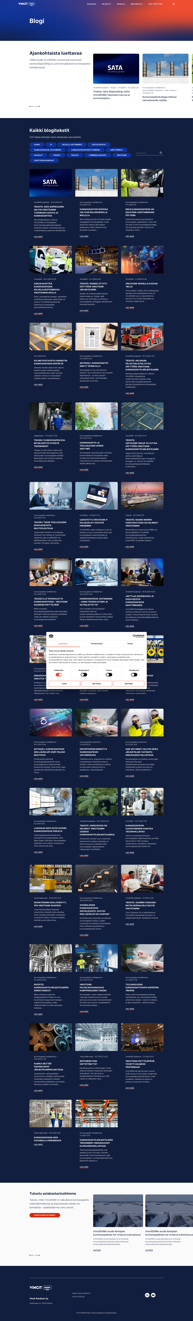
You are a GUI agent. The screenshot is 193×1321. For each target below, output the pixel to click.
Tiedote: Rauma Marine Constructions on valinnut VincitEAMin (142, 523)
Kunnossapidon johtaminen (47, 150)
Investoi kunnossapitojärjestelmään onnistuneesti (51, 987)
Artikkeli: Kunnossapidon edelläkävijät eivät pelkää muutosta (49, 752)
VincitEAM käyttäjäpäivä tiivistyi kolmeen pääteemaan (140, 1064)
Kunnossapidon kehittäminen (85, 150)
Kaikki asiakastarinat (45, 1215)
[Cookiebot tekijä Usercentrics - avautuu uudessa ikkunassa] (134, 636)
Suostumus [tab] (63, 644)
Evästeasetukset (110, 1313)
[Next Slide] (38, 106)
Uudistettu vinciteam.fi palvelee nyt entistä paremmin (94, 523)
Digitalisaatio (99, 145)
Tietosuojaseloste (97, 1313)
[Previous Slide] (31, 1255)
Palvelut (38, 155)
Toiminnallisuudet (98, 155)
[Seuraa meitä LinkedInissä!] (147, 1295)
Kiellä (64, 684)
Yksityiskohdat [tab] (96, 644)
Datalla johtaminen (72, 145)
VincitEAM (122, 155)
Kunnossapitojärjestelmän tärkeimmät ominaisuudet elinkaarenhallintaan (96, 1143)
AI (51, 145)
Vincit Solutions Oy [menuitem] (81, 1293)
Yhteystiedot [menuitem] (78, 1297)
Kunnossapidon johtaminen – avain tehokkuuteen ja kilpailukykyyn (96, 602)
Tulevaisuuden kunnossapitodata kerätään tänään (142, 987)
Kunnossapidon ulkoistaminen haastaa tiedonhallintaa (139, 828)
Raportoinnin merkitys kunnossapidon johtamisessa (93, 752)
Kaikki (39, 145)
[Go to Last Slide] (31, 106)
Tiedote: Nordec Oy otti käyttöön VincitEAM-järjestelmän (93, 286)
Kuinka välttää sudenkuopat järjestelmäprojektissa (48, 1066)
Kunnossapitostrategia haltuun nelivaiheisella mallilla (94, 212)
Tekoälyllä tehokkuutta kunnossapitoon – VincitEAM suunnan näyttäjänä (50, 602)
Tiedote (74, 155)
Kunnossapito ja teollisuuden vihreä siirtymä (91, 446)
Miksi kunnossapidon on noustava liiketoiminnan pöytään (140, 212)
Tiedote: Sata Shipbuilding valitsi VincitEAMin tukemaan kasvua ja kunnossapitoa (111, 95)
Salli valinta (96, 684)
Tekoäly (57, 155)
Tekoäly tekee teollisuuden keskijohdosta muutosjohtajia (50, 525)
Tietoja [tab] (130, 644)
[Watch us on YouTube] (153, 1295)
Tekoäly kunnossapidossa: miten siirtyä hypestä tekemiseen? (49, 443)
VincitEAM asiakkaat (44, 160)
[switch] (84, 674)
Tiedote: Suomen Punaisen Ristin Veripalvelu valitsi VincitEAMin (141, 905)
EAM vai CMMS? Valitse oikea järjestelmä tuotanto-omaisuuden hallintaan (142, 752)
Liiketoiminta (116, 150)
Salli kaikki (129, 684)
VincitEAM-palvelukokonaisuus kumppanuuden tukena (93, 987)
